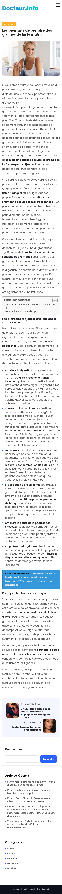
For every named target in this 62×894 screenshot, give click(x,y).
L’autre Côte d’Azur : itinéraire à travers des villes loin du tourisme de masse (31, 800)
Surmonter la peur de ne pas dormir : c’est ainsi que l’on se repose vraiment (31, 783)
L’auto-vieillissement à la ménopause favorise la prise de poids (28, 791)
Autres (11, 848)
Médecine (12, 863)
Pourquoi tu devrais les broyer (21, 311)
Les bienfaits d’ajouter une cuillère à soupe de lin (30, 306)
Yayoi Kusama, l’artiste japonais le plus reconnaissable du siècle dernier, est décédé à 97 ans (29, 824)
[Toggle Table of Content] (53, 300)
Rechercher (13, 749)
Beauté (11, 853)
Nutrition (9, 24)
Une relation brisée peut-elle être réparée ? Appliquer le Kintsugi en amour (36, 713)
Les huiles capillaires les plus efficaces (26, 728)
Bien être (12, 858)
